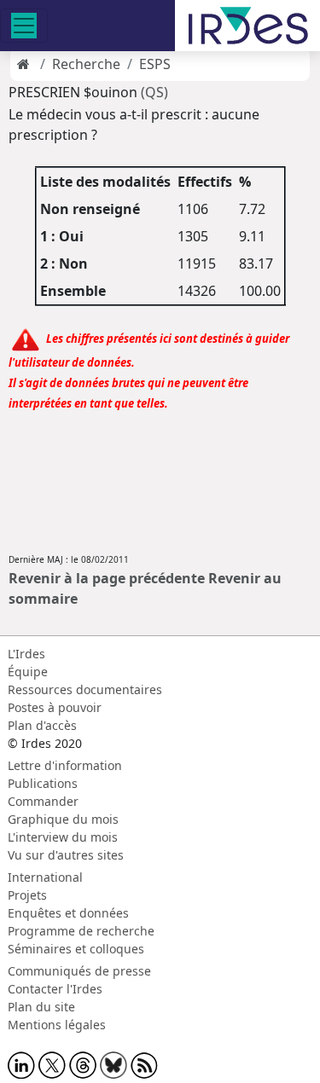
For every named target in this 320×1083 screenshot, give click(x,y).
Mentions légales (57, 1024)
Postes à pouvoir (55, 707)
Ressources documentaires (85, 689)
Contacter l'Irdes (55, 989)
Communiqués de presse (79, 971)
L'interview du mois (63, 837)
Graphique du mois (63, 819)
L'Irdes (26, 654)
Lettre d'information (65, 765)
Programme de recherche (81, 931)
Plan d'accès (42, 725)
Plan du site (41, 1007)
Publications (43, 783)
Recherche (86, 64)
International (45, 877)
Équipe (28, 671)
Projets (27, 895)
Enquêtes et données (68, 913)
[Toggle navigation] (24, 26)
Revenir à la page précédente (107, 578)
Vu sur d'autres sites (66, 855)
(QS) (154, 92)
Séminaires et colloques (76, 949)
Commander (43, 801)
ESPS (155, 64)
